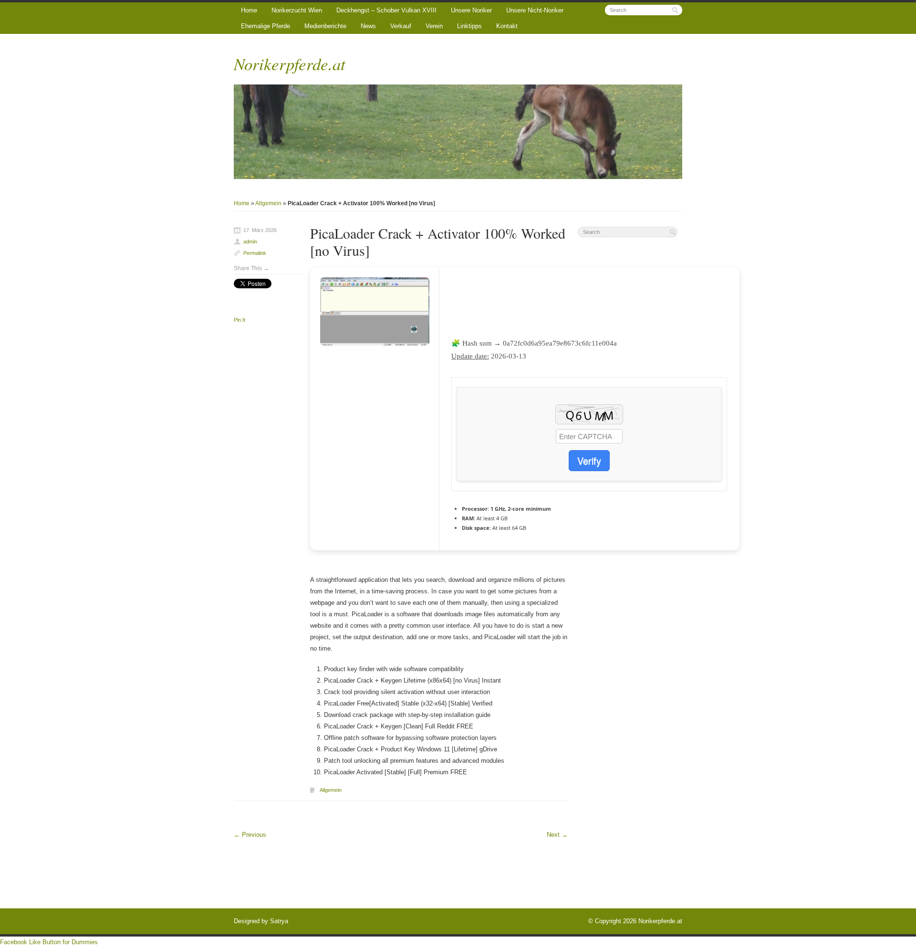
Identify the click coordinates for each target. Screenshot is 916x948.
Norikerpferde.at (289, 63)
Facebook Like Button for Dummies (49, 942)
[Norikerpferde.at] (458, 131)
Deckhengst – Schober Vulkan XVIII (386, 10)
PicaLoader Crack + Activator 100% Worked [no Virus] (437, 241)
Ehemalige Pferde (265, 26)
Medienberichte (325, 26)
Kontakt (507, 26)
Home (249, 10)
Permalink (254, 253)
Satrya (279, 921)
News (368, 26)
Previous (250, 834)
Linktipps (469, 26)
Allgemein (268, 203)
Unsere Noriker (471, 10)
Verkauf (400, 26)
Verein (434, 26)
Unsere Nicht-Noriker (534, 10)
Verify (589, 460)
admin (250, 241)
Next (557, 834)
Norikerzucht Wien (296, 10)
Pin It (239, 320)
